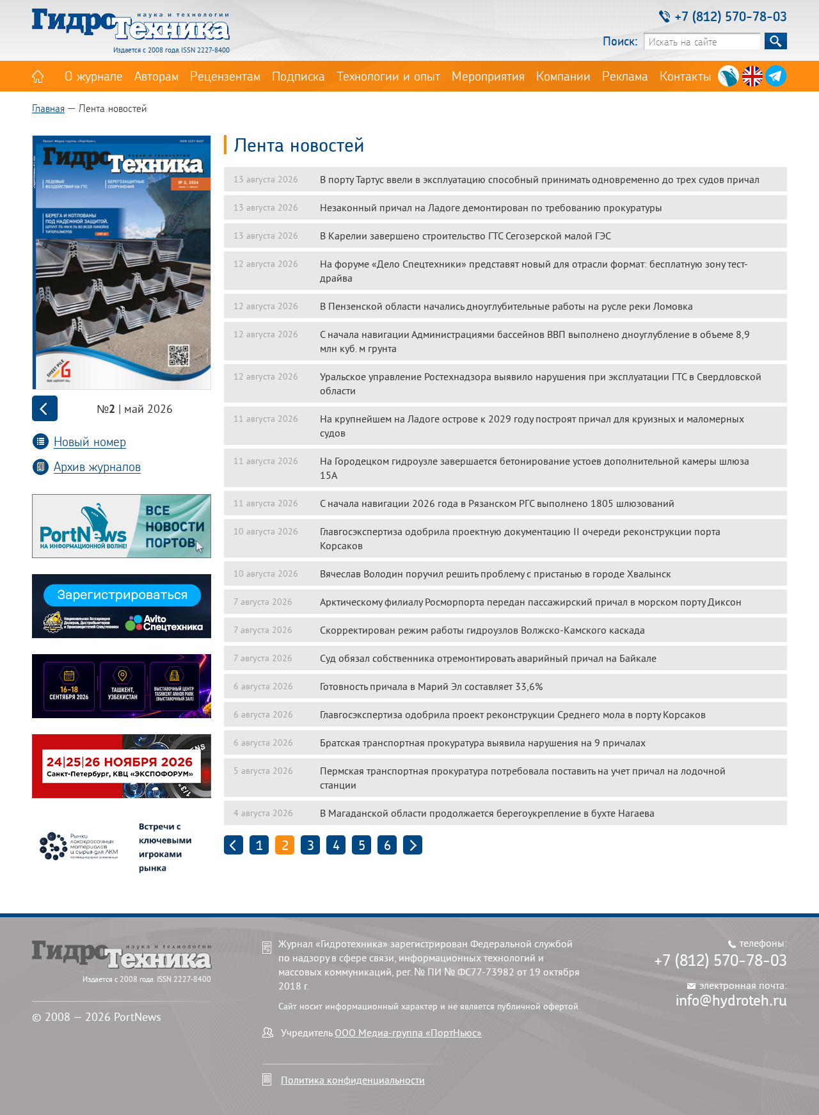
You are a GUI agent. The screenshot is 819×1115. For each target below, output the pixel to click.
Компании (563, 75)
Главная (48, 108)
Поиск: (620, 41)
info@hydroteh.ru (731, 1000)
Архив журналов (97, 466)
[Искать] (776, 41)
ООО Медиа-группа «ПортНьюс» (408, 1032)
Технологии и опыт (388, 75)
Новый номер (90, 441)
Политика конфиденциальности (353, 1079)
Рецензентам (225, 75)
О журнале (94, 75)
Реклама (625, 75)
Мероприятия (488, 75)
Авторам (156, 75)
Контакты (686, 75)
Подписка (298, 75)
